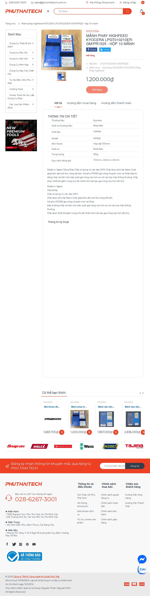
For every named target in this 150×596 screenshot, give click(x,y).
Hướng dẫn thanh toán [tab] (116, 103)
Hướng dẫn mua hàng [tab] (81, 103)
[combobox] (92, 11)
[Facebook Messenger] (142, 559)
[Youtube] (34, 544)
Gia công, (107, 67)
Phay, (138, 67)
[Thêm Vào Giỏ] (61, 432)
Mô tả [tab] (58, 103)
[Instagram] (20, 544)
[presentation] (140, 393)
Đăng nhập (129, 2)
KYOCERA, (117, 67)
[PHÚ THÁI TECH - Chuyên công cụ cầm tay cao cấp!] (23, 11)
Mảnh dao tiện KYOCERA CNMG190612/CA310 (133, 406)
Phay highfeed (96, 70)
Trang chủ (10, 23)
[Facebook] (7, 544)
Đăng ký (134, 466)
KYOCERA (92, 31)
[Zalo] (142, 569)
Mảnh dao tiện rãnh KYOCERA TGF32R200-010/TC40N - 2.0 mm (106, 406)
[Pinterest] (27, 544)
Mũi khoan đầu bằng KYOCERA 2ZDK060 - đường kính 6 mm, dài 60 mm (52, 406)
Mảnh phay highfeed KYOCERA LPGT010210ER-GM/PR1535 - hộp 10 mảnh (79, 406)
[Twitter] (13, 544)
